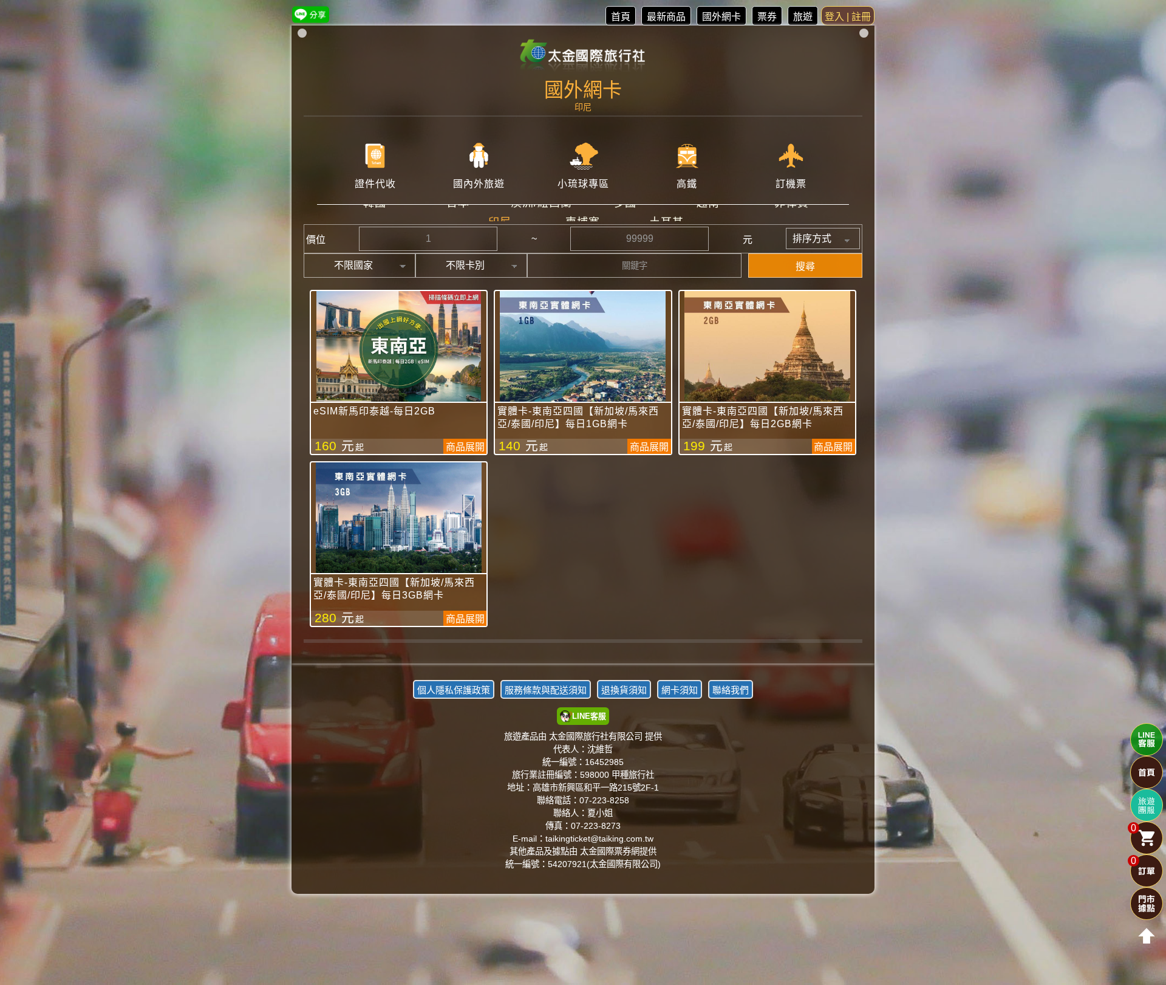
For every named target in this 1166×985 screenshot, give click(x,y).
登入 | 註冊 (848, 17)
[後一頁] (583, 650)
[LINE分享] (310, 14)
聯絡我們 (730, 690)
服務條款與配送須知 (546, 690)
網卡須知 (679, 690)
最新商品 (666, 17)
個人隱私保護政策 (453, 690)
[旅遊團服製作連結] (1146, 805)
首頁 (620, 17)
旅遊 (803, 17)
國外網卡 (721, 17)
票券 (767, 17)
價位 (316, 240)
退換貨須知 (624, 690)
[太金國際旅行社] (583, 56)
